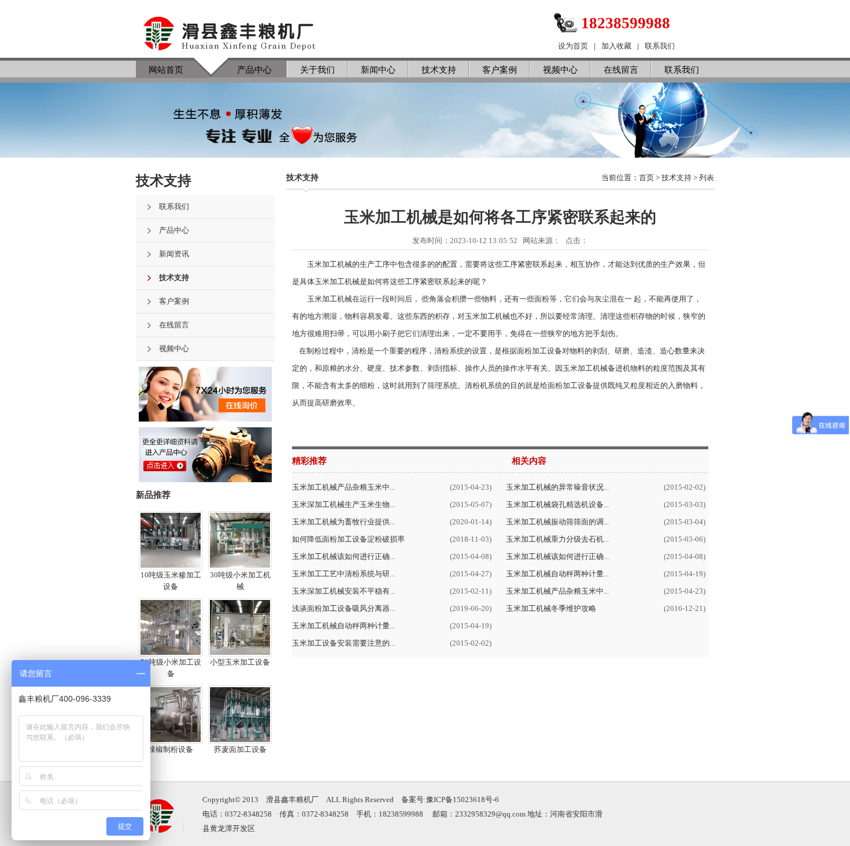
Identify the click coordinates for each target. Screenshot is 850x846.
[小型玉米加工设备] (240, 650)
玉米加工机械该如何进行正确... (343, 556)
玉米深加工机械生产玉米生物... (343, 504)
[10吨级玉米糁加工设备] (171, 562)
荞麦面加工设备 (240, 749)
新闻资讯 (174, 253)
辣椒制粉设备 (170, 749)
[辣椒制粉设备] (171, 737)
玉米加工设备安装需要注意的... (343, 643)
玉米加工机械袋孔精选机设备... (557, 504)
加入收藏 (616, 46)
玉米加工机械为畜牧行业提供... (343, 521)
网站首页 (166, 69)
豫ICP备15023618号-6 (462, 799)
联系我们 (660, 46)
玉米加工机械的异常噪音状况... (557, 487)
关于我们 (317, 69)
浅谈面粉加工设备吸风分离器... (343, 608)
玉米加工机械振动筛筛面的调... (557, 521)
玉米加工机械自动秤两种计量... (343, 625)
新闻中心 (378, 69)
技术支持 (439, 69)
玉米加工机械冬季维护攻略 (551, 608)
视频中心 (560, 69)
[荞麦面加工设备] (240, 737)
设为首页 (573, 46)
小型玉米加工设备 (240, 662)
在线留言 (621, 69)
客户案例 (499, 69)
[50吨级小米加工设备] (171, 650)
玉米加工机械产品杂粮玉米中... (343, 487)
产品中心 (254, 69)
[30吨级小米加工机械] (240, 562)
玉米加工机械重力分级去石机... (557, 539)
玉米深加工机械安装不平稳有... (343, 591)
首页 (646, 177)
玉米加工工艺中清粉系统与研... (343, 573)
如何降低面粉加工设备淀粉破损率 (348, 539)
